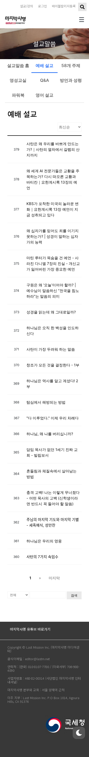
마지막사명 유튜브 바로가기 (30, 629)
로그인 (42, 6)
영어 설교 (44, 95)
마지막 (54, 578)
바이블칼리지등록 (64, 6)
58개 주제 (70, 65)
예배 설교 (44, 65)
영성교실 (18, 80)
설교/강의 (26, 6)
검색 (74, 595)
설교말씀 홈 (18, 65)
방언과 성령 (71, 80)
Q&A (44, 80)
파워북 (18, 95)
